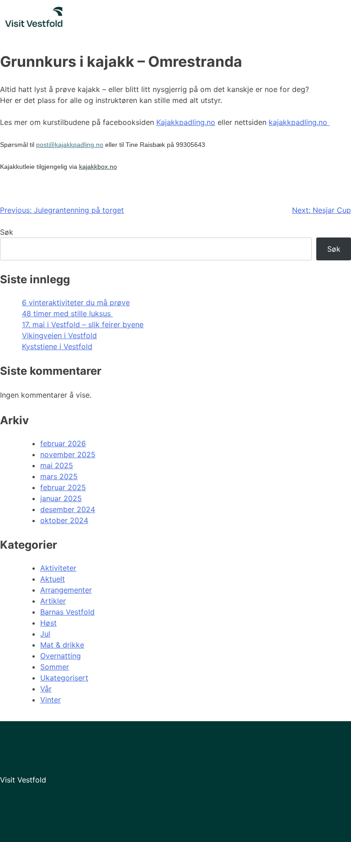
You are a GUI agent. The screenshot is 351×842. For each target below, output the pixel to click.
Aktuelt (52, 578)
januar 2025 (61, 498)
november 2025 (68, 454)
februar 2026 (63, 443)
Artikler (53, 600)
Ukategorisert (64, 677)
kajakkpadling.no (299, 122)
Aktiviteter (58, 567)
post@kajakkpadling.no (69, 144)
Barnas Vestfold (67, 611)
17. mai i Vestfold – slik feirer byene (83, 324)
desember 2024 (67, 509)
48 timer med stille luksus (67, 313)
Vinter (50, 699)
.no (210, 122)
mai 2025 (56, 465)
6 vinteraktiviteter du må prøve (76, 302)
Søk (6, 232)
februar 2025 (63, 487)
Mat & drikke (62, 644)
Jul (45, 633)
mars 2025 (59, 476)
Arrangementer (66, 589)
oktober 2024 (64, 520)
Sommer (54, 666)
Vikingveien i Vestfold (59, 335)
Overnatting (60, 655)
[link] (98, 166)
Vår (46, 688)
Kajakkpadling (180, 122)
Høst (48, 622)
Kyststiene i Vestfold (57, 346)
